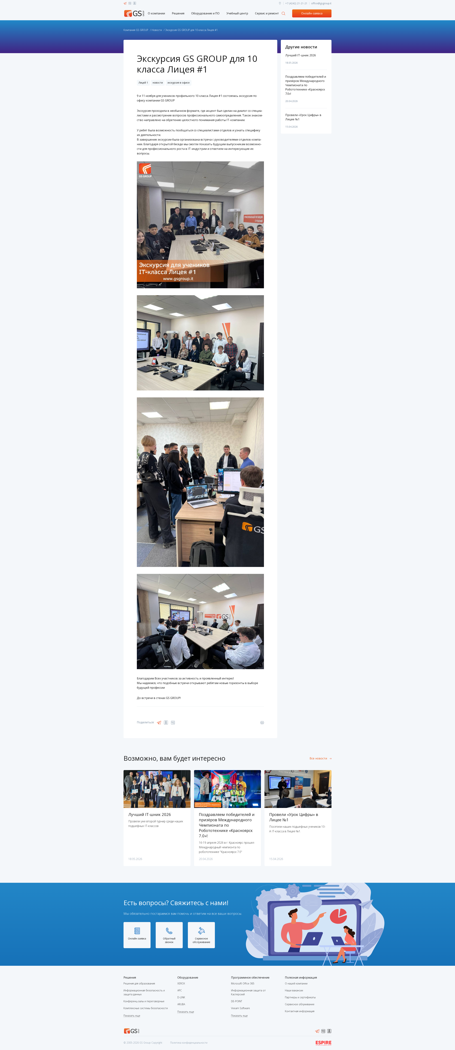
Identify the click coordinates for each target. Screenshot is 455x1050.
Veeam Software (240, 1008)
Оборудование (187, 977)
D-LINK (181, 997)
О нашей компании (296, 983)
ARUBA (181, 1004)
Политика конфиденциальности (188, 1042)
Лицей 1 (143, 82)
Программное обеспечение (250, 977)
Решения (178, 13)
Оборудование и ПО (205, 13)
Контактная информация (299, 1011)
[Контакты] (280, 3)
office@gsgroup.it (321, 3)
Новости (157, 30)
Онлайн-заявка (311, 13)
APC (179, 990)
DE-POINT (236, 1001)
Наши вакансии (294, 990)
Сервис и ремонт (267, 13)
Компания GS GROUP (136, 30)
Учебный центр (237, 13)
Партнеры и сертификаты (300, 997)
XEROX (181, 983)
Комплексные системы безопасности (146, 1008)
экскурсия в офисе (178, 82)
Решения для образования (139, 983)
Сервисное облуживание (299, 1004)
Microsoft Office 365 (242, 983)
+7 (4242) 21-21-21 (296, 3)
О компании (156, 13)
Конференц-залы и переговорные (144, 1001)
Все (318, 758)
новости (158, 82)
